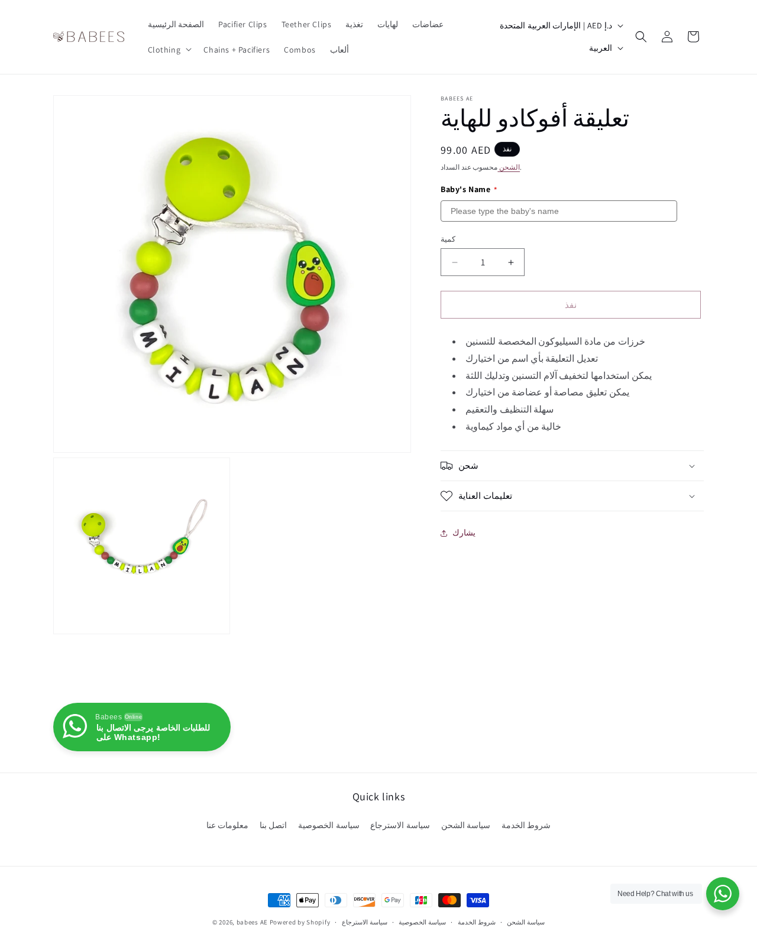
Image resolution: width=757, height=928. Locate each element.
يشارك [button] (463, 533)
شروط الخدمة (526, 825)
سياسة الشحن (466, 825)
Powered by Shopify (300, 922)
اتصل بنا (273, 825)
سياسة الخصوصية (329, 825)
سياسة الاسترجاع (400, 825)
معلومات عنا (227, 825)
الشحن (508, 167)
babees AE (252, 922)
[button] (169, 49)
